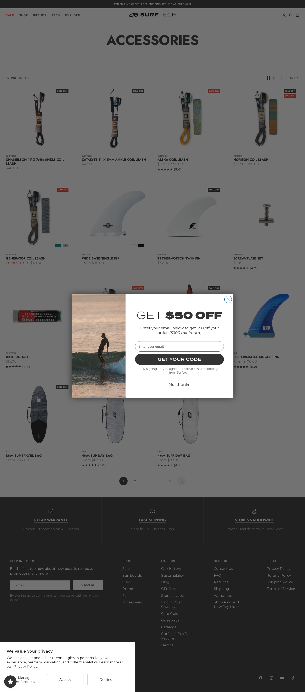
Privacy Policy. (26, 667)
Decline (106, 680)
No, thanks (179, 384)
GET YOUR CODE (179, 359)
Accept (65, 680)
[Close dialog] (228, 299)
